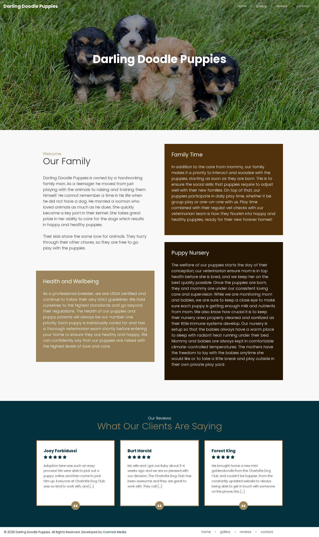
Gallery (261, 6)
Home (242, 6)
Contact (303, 6)
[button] (156, 124)
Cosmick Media (114, 532)
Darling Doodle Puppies (30, 6)
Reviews (281, 6)
